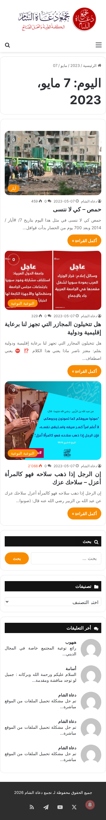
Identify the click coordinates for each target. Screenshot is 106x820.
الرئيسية (90, 65)
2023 (75, 65)
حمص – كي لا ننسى (77, 209)
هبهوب (70, 642)
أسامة (71, 668)
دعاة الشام (89, 201)
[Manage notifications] (90, 804)
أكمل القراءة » (84, 240)
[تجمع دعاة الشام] (57, 19)
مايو (64, 65)
